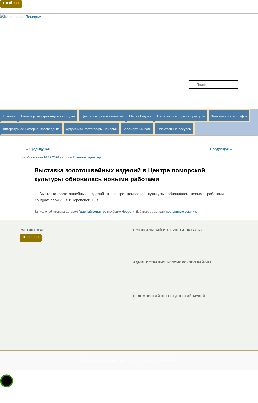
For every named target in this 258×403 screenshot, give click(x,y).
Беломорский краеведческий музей (48, 115)
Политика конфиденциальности (106, 360)
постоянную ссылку (181, 211)
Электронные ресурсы (174, 128)
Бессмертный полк (137, 128)
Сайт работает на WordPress (155, 360)
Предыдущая (38, 149)
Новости (128, 211)
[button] (6, 380)
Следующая (221, 149)
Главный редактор (87, 157)
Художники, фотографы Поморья (91, 128)
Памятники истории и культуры (181, 115)
